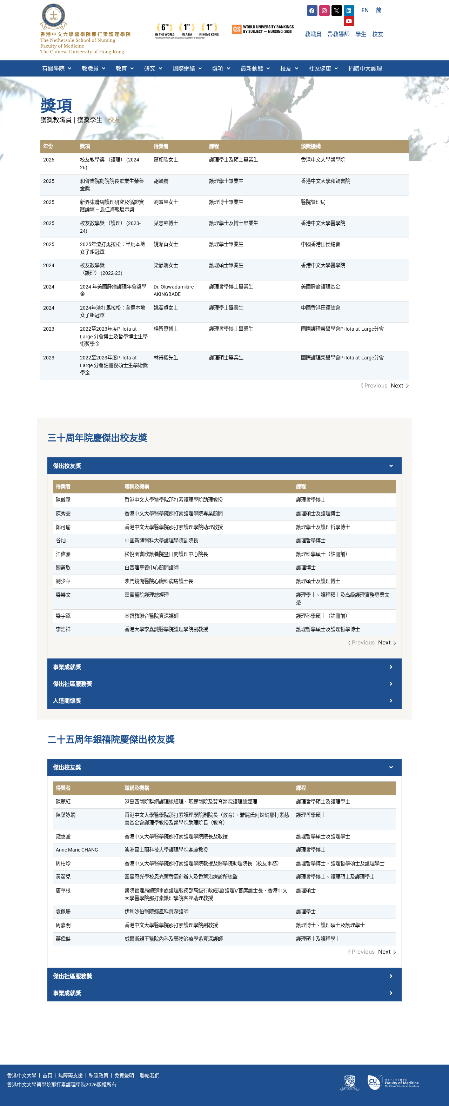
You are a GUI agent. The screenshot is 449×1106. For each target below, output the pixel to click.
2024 (48, 266)
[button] (56, 68)
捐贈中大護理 (365, 68)
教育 (121, 68)
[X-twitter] (336, 10)
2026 (48, 160)
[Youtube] (349, 21)
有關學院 (53, 68)
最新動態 (252, 68)
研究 (149, 68)
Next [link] (397, 385)
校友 (285, 68)
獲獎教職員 (56, 120)
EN (365, 10)
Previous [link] (375, 385)
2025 (48, 181)
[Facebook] (312, 10)
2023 (48, 329)
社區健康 (320, 68)
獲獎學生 (89, 120)
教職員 (90, 68)
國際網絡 (184, 68)
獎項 (217, 68)
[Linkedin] (349, 10)
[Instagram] (324, 10)
